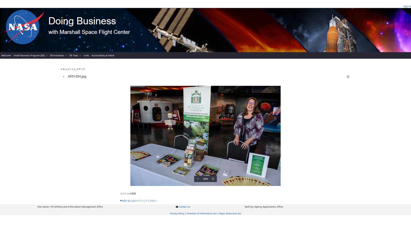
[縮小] (198, 179)
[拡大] (213, 179)
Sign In (407, 6)
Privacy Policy (177, 213)
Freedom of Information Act (202, 213)
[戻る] (63, 76)
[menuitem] (6, 55)
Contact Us (184, 206)
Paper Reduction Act (230, 213)
